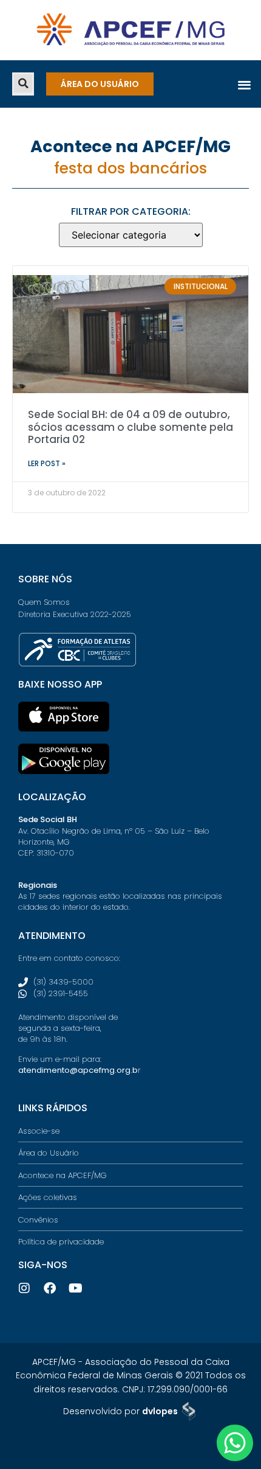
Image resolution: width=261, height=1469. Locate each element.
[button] (23, 83)
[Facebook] (50, 1288)
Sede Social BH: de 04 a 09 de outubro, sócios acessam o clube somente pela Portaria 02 (130, 427)
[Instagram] (24, 1288)
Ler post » (47, 463)
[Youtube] (75, 1288)
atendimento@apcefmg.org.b (78, 1070)
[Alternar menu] (244, 84)
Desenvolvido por (120, 1411)
